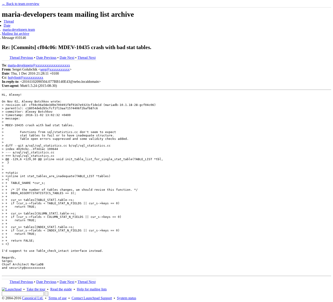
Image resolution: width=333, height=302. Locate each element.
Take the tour (36, 289)
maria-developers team (19, 29)
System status (126, 298)
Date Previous (46, 57)
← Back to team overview (20, 4)
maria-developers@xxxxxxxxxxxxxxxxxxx (39, 65)
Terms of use (57, 298)
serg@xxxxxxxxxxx (55, 69)
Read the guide (61, 289)
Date (7, 25)
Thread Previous (21, 57)
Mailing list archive (15, 34)
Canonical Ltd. (32, 298)
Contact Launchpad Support (92, 298)
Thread (9, 21)
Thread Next (86, 57)
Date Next (67, 57)
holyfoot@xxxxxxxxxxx (25, 77)
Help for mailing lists (92, 289)
